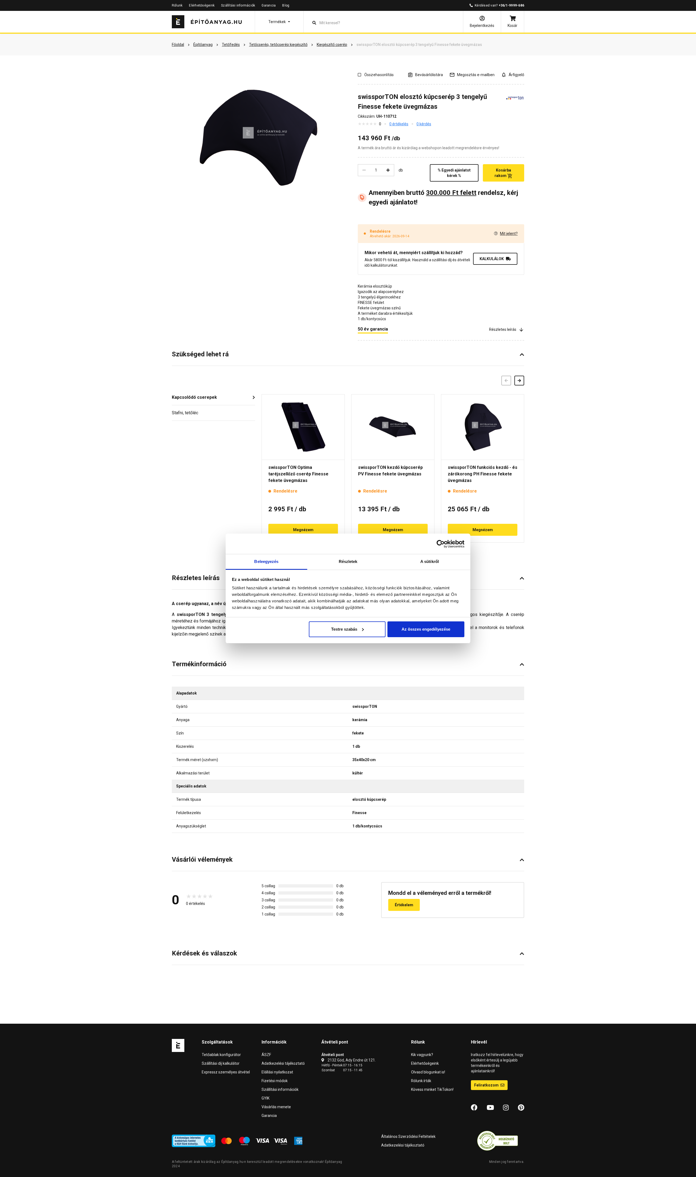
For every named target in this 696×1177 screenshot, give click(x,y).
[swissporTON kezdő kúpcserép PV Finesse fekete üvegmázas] (393, 427)
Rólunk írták (421, 1081)
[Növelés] (388, 170)
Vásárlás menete (276, 1107)
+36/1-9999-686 (511, 5)
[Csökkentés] (364, 170)
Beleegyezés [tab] (266, 561)
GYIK (265, 1098)
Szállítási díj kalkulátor (221, 1063)
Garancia (269, 5)
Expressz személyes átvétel (226, 1072)
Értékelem (404, 905)
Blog (285, 5)
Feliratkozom (486, 1085)
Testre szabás (344, 629)
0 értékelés (398, 124)
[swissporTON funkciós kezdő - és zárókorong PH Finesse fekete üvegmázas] (482, 427)
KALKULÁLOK (492, 259)
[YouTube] (490, 1107)
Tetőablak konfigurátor (221, 1055)
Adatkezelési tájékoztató (283, 1063)
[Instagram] (506, 1107)
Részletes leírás (502, 329)
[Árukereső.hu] (497, 1140)
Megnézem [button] (303, 530)
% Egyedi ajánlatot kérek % (454, 173)
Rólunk (177, 5)
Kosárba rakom (503, 173)
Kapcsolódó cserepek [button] (194, 397)
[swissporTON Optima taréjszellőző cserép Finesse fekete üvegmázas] (303, 427)
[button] (279, 22)
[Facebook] (474, 1107)
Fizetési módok (275, 1081)
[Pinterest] (521, 1107)
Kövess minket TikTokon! (432, 1089)
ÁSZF (266, 1055)
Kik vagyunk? (422, 1055)
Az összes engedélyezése (426, 629)
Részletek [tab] (348, 561)
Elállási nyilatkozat (277, 1072)
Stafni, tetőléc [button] (185, 412)
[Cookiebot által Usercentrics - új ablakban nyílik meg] (440, 544)
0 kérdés (424, 124)
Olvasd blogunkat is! (428, 1072)
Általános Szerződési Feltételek (408, 1136)
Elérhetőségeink (202, 5)
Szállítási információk (238, 5)
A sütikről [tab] (429, 561)
